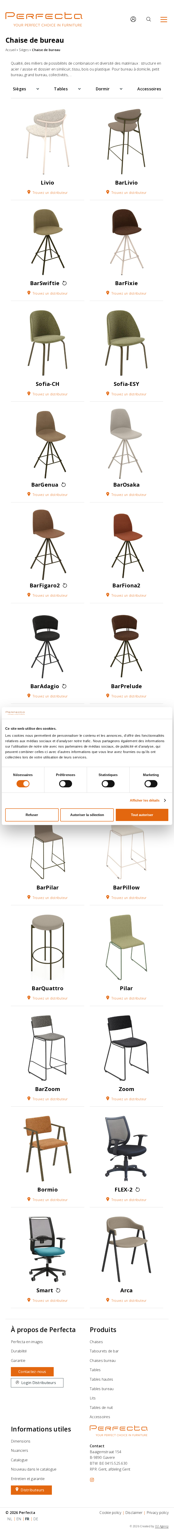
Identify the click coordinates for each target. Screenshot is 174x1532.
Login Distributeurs (38, 1382)
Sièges (24, 50)
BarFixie (126, 283)
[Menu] (164, 19)
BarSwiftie (45, 283)
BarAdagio (44, 686)
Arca (126, 1290)
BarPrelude (126, 686)
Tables (61, 88)
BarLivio (126, 182)
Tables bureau (102, 1388)
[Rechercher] (148, 19)
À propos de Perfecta (43, 1329)
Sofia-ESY (126, 383)
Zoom (126, 1089)
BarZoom (47, 1089)
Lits (93, 1398)
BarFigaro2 (45, 585)
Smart (44, 1290)
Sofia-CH (47, 383)
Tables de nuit (101, 1407)
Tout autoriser (142, 815)
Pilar (126, 988)
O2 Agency (162, 1526)
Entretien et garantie (28, 1478)
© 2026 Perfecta (20, 1512)
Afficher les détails (145, 800)
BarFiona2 (126, 585)
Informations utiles (41, 1429)
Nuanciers (19, 1450)
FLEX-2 (124, 1189)
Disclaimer (134, 1512)
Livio (47, 182)
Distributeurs (32, 1489)
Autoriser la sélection (87, 815)
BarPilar (47, 887)
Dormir (103, 88)
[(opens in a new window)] (92, 1480)
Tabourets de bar (104, 1351)
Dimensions (21, 1441)
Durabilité (19, 1351)
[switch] (65, 783)
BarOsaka (126, 484)
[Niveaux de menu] (37, 89)
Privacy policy (158, 1512)
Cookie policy (110, 1512)
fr (27, 1518)
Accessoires (149, 88)
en (19, 1518)
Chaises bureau (103, 1360)
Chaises (96, 1341)
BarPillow (126, 887)
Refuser (32, 815)
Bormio (47, 1189)
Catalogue (19, 1459)
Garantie (18, 1360)
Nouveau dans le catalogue (33, 1469)
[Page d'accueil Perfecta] (43, 19)
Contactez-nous (32, 1371)
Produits (103, 1329)
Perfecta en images (27, 1341)
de (35, 1518)
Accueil (10, 50)
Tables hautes (101, 1379)
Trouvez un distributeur (50, 192)
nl (9, 1518)
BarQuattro (47, 988)
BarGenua (44, 484)
